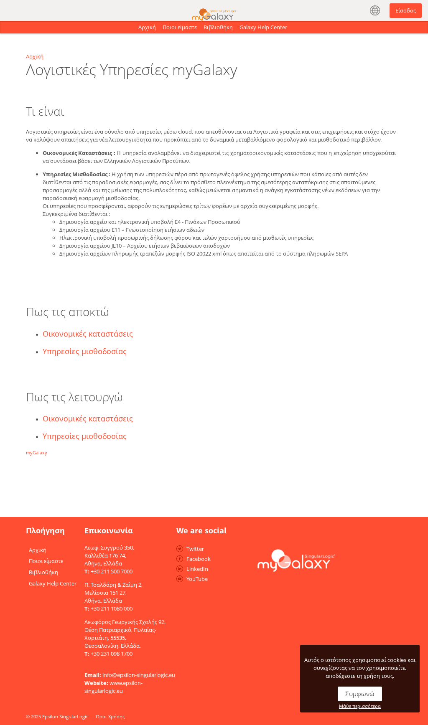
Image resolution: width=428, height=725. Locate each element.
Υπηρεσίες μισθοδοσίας (85, 351)
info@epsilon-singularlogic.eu (138, 675)
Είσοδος (405, 10)
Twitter (195, 549)
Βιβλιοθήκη (218, 27)
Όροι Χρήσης (110, 716)
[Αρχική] (214, 7)
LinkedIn (197, 569)
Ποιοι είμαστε (180, 27)
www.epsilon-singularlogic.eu (113, 687)
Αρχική (147, 27)
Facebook (198, 559)
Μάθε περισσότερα (360, 706)
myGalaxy (36, 452)
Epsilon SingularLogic (65, 716)
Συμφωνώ (359, 694)
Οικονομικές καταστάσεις (88, 334)
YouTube (197, 579)
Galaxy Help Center (263, 27)
